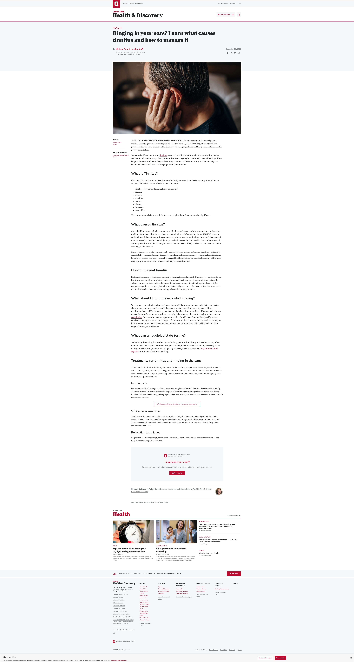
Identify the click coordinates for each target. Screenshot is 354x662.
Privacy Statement (213, 649)
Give (240, 3)
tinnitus (163, 155)
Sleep (115, 546)
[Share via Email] (238, 52)
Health (117, 27)
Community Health (203, 584)
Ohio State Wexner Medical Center (128, 54)
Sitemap (240, 649)
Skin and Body (204, 521)
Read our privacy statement (118, 660)
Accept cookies (280, 658)
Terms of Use (223, 649)
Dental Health (144, 595)
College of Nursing (118, 603)
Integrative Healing (163, 591)
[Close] (351, 658)
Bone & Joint (143, 589)
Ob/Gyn (201, 550)
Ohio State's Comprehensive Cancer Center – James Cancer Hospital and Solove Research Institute (123, 621)
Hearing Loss (139, 502)
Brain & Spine (144, 591)
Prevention (161, 593)
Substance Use (200, 591)
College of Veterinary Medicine (121, 614)
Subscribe (234, 574)
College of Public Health (120, 611)
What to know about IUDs (209, 553)
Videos (235, 584)
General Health (117, 142)
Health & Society (201, 589)
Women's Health (144, 620)
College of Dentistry (118, 597)
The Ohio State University (120, 594)
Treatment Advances (182, 593)
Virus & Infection (144, 617)
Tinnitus (166, 502)
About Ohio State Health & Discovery (123, 630)
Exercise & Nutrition (163, 589)
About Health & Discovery (227, 3)
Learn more (177, 473)
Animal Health (144, 586)
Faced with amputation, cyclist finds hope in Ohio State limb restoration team (218, 541)
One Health (179, 589)
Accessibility (232, 649)
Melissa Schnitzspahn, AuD (130, 49)
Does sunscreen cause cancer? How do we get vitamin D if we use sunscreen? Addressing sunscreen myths (217, 526)
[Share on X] (231, 52)
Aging (159, 586)
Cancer (142, 593)
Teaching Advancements (222, 589)
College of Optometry (119, 605)
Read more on (234, 515)
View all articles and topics (184, 597)
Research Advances (182, 591)
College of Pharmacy (119, 608)
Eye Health (143, 598)
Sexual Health (144, 611)
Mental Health (144, 606)
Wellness (161, 584)
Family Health (144, 600)
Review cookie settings (201, 649)
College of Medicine (118, 600)
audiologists (136, 317)
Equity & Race (200, 586)
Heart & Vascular (145, 604)
